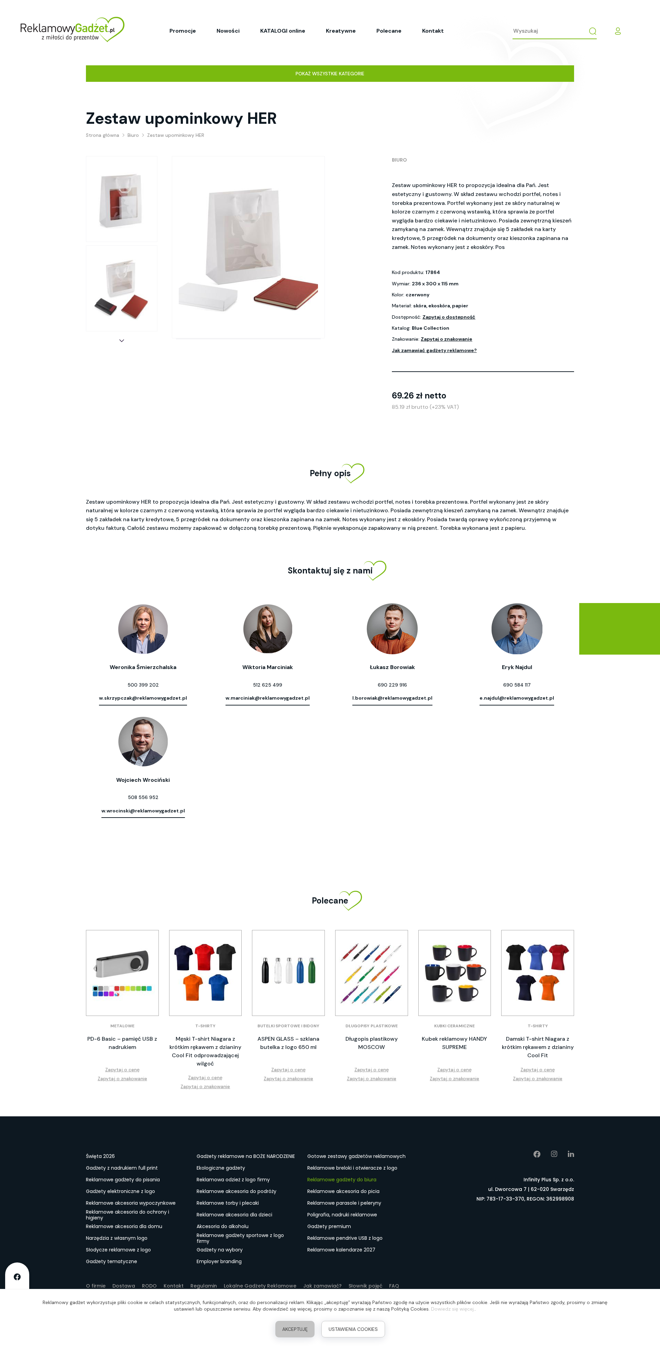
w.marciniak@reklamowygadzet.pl (268, 698)
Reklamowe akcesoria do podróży (236, 1191)
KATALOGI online (282, 30)
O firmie (96, 1285)
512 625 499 (267, 685)
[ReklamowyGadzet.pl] (72, 31)
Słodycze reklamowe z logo (118, 1249)
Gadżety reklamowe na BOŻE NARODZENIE (246, 1156)
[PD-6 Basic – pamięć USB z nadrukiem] (122, 973)
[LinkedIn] (566, 1154)
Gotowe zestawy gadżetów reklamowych (356, 1156)
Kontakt (433, 30)
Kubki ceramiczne (454, 1026)
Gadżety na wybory (220, 1249)
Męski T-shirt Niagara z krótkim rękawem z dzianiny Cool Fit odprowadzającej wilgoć (205, 1051)
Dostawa (123, 1285)
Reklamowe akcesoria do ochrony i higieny (127, 1215)
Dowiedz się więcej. (453, 1309)
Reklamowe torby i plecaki (228, 1203)
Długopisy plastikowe (371, 1026)
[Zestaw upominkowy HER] (121, 199)
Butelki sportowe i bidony (288, 1026)
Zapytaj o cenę (122, 1069)
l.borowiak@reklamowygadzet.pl (392, 698)
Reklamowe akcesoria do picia (343, 1191)
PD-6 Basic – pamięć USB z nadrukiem (122, 1043)
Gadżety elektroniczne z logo (120, 1191)
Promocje (182, 30)
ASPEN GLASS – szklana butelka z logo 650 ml (288, 1043)
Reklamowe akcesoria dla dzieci (234, 1214)
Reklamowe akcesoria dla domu (124, 1226)
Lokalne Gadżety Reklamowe (260, 1285)
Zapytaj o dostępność (448, 317)
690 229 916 (392, 685)
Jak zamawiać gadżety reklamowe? (434, 350)
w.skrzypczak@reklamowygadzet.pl (143, 698)
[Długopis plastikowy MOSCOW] (371, 973)
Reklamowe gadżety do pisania (123, 1179)
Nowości (228, 30)
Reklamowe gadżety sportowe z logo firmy (240, 1238)
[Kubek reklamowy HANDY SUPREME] (454, 973)
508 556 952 (143, 797)
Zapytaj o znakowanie (446, 339)
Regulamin (203, 1285)
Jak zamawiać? (322, 1285)
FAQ (394, 1285)
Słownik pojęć (365, 1285)
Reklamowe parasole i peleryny (344, 1203)
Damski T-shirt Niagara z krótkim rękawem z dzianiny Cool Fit (538, 1047)
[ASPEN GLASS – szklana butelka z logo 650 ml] (288, 973)
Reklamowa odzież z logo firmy (233, 1179)
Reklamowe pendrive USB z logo (345, 1238)
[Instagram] (549, 1154)
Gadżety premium (329, 1226)
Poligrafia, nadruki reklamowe (342, 1214)
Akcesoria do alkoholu (223, 1226)
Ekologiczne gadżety (221, 1167)
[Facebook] (532, 1154)
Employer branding (219, 1261)
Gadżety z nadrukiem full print (122, 1167)
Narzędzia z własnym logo (116, 1238)
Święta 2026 (100, 1156)
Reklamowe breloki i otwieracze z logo (352, 1167)
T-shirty (205, 1026)
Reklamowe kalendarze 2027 (341, 1249)
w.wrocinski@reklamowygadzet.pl (143, 811)
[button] (122, 341)
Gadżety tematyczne (111, 1261)
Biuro (399, 160)
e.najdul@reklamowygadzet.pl (517, 698)
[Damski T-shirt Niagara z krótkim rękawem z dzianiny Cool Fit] (537, 973)
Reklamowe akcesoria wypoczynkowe (131, 1203)
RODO (149, 1285)
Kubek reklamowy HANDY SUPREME (454, 1043)
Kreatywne (341, 30)
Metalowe (122, 1026)
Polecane (389, 30)
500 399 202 (143, 685)
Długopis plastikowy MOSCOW (371, 1043)
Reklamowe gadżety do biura (341, 1179)
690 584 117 (517, 685)
